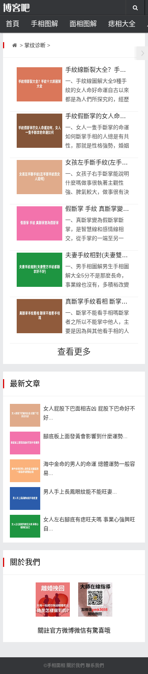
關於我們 (75, 665)
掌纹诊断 (35, 45)
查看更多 (74, 351)
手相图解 (44, 24)
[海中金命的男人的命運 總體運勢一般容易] (25, 470)
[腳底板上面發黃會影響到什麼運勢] (25, 443)
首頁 (12, 24)
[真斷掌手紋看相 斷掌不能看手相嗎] (39, 316)
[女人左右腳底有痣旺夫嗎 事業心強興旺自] (25, 526)
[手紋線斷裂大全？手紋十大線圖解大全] (39, 84)
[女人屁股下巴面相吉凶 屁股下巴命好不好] (25, 415)
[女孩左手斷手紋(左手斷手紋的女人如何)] (39, 177)
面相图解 (83, 24)
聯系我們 (95, 665)
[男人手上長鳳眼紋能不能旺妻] (25, 498)
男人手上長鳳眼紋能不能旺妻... (80, 492)
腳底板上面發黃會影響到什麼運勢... (85, 436)
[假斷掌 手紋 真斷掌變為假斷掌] (39, 223)
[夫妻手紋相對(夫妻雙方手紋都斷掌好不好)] (39, 270)
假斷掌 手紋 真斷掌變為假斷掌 (106, 209)
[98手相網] (28, 7)
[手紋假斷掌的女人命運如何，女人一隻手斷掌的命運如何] (39, 131)
